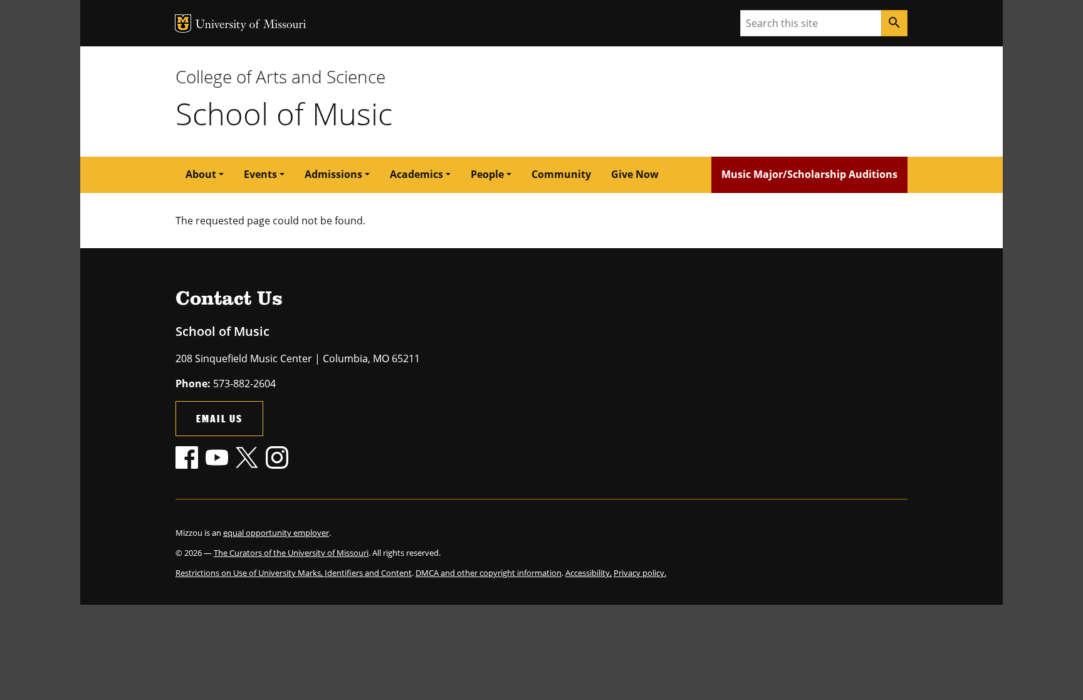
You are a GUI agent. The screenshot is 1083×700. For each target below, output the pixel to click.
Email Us (219, 418)
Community (561, 174)
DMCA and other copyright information (489, 572)
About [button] (201, 174)
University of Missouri (251, 25)
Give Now (635, 174)
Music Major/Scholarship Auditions (809, 174)
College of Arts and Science (280, 76)
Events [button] (260, 174)
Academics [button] (416, 174)
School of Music (283, 113)
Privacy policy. (640, 572)
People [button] (487, 174)
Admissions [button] (333, 174)
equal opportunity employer (276, 532)
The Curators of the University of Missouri (291, 552)
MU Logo (183, 23)
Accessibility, (588, 572)
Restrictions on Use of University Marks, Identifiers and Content (293, 572)
